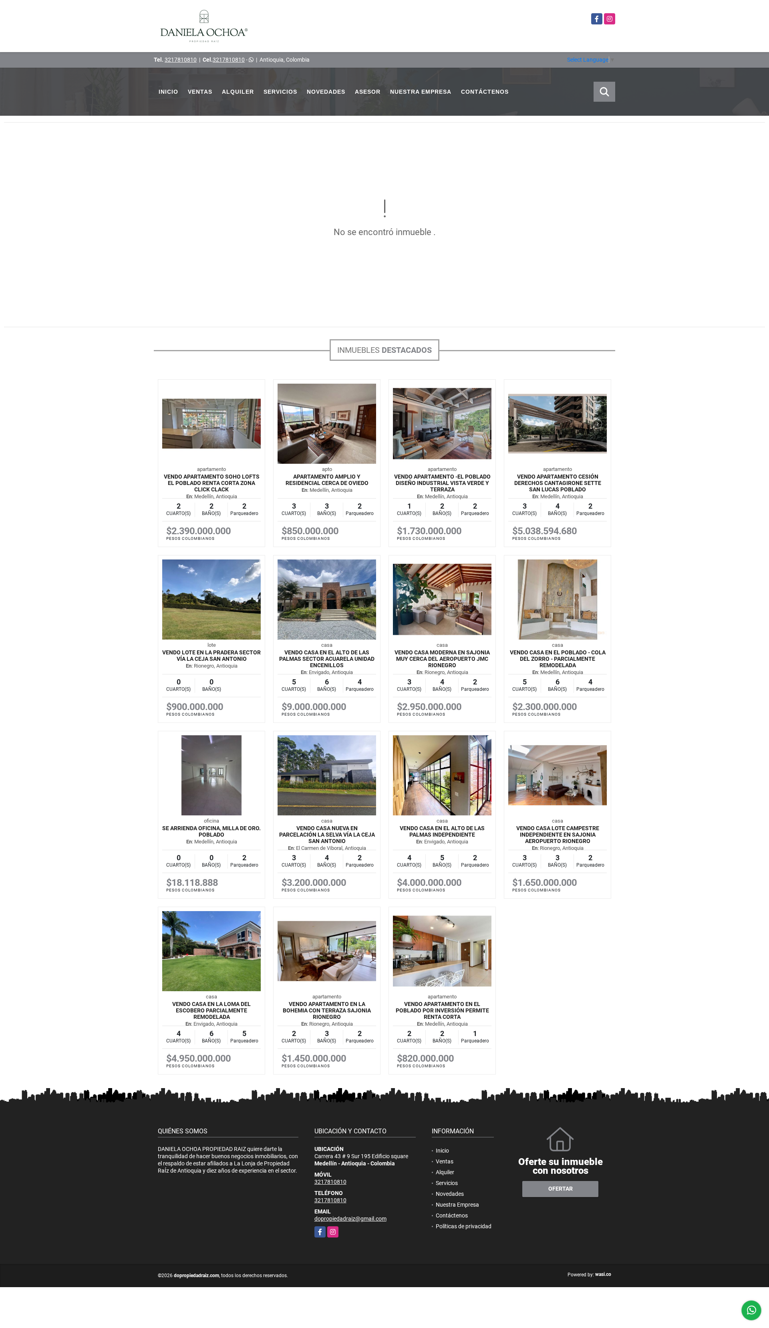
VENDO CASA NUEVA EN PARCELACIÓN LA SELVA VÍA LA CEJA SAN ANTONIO (327, 834)
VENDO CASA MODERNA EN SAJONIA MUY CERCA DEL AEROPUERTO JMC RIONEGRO (442, 658)
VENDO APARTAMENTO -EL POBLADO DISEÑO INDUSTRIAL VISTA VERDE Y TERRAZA (442, 483)
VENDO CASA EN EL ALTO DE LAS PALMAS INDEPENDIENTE (442, 831)
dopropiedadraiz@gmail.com (350, 1218)
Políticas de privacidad (463, 1226)
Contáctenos (485, 92)
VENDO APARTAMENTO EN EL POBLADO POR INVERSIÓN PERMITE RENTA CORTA (442, 1010)
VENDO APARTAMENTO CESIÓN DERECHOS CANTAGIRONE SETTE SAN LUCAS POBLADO (557, 483)
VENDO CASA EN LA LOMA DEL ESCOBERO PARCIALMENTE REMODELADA (211, 1010)
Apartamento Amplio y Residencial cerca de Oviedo (327, 479)
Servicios (280, 92)
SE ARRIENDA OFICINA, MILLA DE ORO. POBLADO (211, 831)
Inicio (168, 92)
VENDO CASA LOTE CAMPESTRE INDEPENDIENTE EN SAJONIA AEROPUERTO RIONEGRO (557, 834)
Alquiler (238, 92)
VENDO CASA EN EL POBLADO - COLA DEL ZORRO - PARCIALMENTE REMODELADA (558, 658)
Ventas (200, 92)
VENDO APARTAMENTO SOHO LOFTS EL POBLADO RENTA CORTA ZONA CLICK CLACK (212, 483)
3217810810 (181, 59)
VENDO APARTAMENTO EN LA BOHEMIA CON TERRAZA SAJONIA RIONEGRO (327, 1010)
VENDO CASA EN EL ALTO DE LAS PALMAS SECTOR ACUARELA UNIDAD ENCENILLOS (326, 658)
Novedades (326, 92)
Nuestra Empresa (420, 92)
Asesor (367, 92)
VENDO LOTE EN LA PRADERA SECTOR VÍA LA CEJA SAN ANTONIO (211, 655)
